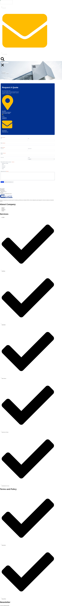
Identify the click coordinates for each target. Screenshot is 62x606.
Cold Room (3, 167)
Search (2, 61)
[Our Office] (7, 109)
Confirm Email (29, 148)
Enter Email (2, 148)
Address (2, 154)
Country (29, 157)
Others (3, 168)
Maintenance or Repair (5, 163)
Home (22, 56)
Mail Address (4, 130)
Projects (33, 56)
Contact (41, 56)
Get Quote (37, 56)
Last (28, 138)
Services (28, 56)
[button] (2, 59)
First (1, 138)
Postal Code (2, 157)
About (25, 56)
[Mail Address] (7, 129)
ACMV (3, 164)
